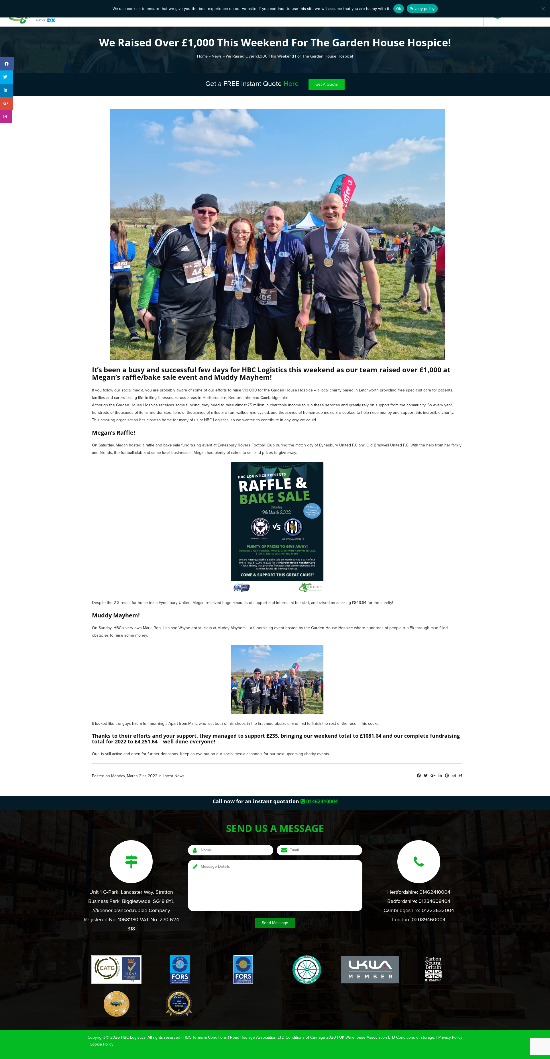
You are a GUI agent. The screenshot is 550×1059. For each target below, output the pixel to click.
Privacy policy (422, 8)
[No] (543, 8)
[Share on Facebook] (419, 775)
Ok (398, 8)
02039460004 (428, 919)
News (217, 56)
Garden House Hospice (292, 390)
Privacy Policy (450, 1037)
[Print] (460, 775)
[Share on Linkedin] (440, 775)
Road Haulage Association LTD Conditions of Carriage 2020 (283, 1037)
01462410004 (321, 801)
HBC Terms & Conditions (205, 1037)
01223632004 (438, 910)
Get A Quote (326, 84)
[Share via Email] (454, 775)
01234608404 (434, 901)
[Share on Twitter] (426, 775)
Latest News (173, 775)
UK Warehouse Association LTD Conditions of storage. (387, 1037)
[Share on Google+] (433, 775)
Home (202, 56)
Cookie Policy (101, 1044)
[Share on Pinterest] (447, 775)
